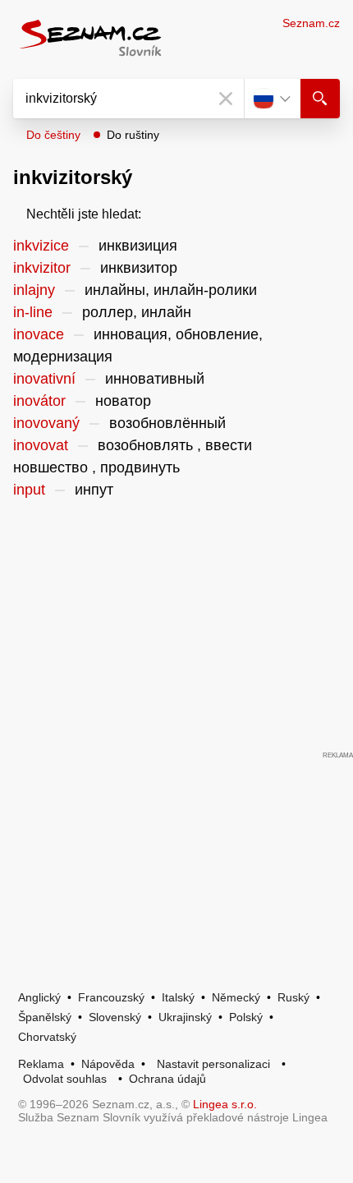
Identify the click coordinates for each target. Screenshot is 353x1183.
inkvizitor (42, 268)
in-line (33, 312)
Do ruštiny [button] (133, 134)
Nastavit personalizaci (213, 1063)
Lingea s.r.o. (225, 1104)
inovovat (40, 445)
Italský (178, 997)
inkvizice (41, 245)
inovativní (44, 379)
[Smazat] (226, 98)
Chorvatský (47, 1036)
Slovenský (115, 1017)
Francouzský (111, 997)
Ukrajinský (185, 1017)
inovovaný (46, 423)
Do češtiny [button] (53, 134)
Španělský (44, 1017)
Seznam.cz (311, 23)
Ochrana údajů (167, 1078)
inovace (38, 334)
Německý (236, 997)
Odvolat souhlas (65, 1078)
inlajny (34, 290)
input (29, 489)
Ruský (293, 997)
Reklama (41, 1063)
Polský (246, 1017)
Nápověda (108, 1063)
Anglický (39, 997)
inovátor (39, 401)
